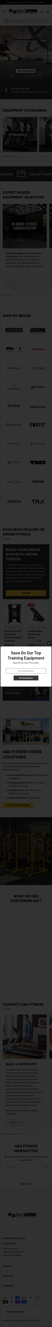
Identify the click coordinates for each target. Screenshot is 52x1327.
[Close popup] (49, 643)
